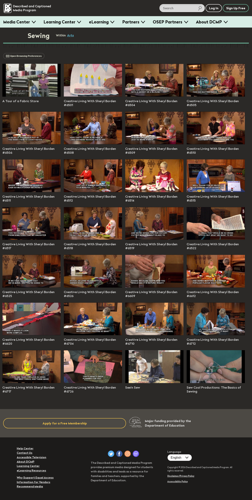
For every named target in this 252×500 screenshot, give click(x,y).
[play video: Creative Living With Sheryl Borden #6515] (216, 191)
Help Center (25, 448)
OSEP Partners (167, 21)
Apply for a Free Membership (65, 423)
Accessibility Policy (177, 481)
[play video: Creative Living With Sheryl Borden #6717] (31, 382)
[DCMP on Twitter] (111, 454)
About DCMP (209, 21)
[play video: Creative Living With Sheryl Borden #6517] (31, 239)
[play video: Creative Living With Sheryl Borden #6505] (216, 95)
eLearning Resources (31, 470)
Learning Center (59, 21)
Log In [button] (213, 8)
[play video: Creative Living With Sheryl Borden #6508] (93, 143)
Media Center (16, 21)
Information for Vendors (33, 482)
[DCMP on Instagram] (127, 454)
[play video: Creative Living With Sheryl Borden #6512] (93, 191)
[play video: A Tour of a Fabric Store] (31, 95)
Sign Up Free (235, 8)
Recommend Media (30, 486)
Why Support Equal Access (35, 477)
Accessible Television (31, 457)
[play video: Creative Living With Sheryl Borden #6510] (216, 143)
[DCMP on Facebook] (119, 454)
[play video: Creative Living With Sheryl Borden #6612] (216, 286)
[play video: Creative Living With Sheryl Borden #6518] (93, 239)
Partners (130, 21)
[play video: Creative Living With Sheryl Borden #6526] (93, 286)
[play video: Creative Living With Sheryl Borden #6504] (154, 95)
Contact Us (24, 453)
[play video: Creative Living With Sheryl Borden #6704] (93, 334)
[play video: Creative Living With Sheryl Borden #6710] (154, 334)
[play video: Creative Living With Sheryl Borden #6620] (31, 334)
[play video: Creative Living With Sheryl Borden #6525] (31, 286)
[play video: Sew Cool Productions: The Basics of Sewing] (216, 382)
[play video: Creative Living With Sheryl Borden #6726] (93, 382)
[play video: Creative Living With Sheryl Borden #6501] (93, 95)
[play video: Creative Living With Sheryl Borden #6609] (154, 286)
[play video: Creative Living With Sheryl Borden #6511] (31, 191)
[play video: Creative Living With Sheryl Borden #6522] (216, 239)
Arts (70, 35)
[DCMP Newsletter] (136, 454)
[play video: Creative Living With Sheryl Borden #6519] (154, 239)
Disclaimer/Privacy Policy (180, 476)
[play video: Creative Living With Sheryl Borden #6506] (31, 143)
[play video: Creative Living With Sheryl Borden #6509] (154, 143)
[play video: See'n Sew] (154, 382)
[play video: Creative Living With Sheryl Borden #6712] (216, 334)
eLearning (99, 21)
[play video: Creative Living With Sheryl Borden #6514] (154, 191)
